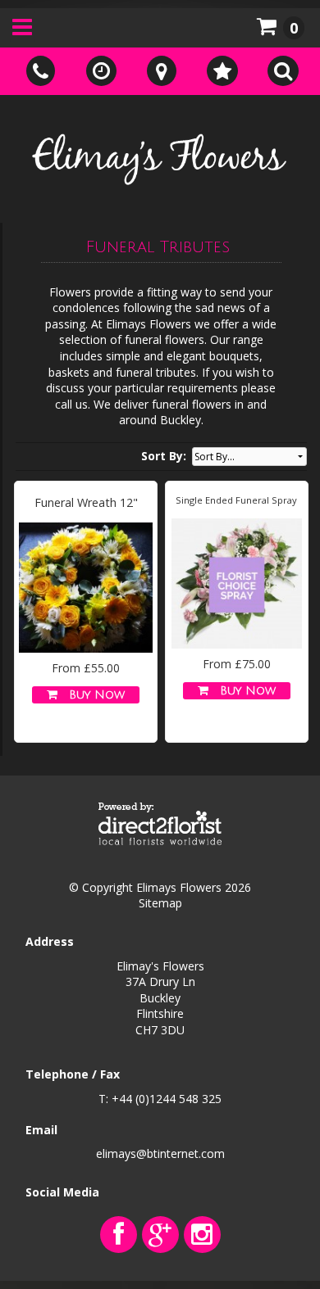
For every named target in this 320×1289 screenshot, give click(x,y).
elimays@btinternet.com (160, 1153)
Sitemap (160, 903)
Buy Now (93, 695)
